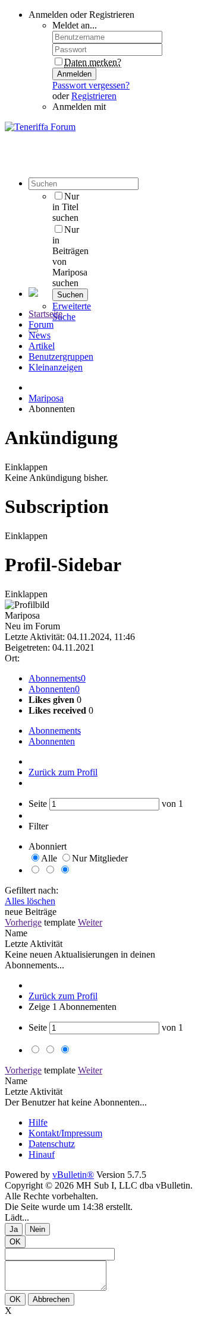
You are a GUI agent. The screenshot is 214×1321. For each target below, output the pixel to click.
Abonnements (55, 678)
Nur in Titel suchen (65, 207)
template (59, 922)
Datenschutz (52, 1144)
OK (15, 1241)
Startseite (45, 314)
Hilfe (38, 1122)
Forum (41, 324)
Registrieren (94, 96)
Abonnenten (52, 689)
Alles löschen (30, 901)
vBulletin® (73, 1175)
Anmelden (74, 73)
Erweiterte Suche (71, 311)
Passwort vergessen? (91, 85)
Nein (37, 1229)
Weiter (90, 922)
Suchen (70, 294)
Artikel (42, 346)
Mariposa (46, 398)
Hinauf (42, 1154)
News (40, 335)
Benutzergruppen (61, 356)
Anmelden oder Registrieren (81, 14)
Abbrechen (51, 1299)
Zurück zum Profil (63, 772)
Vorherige (23, 922)
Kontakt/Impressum (65, 1133)
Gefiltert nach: (31, 890)
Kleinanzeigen (56, 367)
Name (16, 933)
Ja (14, 1229)
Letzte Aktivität (33, 944)
